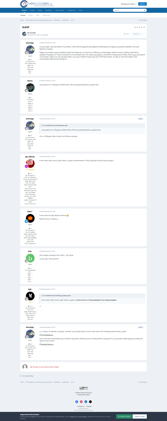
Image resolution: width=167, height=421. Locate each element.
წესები (40, 10)
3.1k (31, 268)
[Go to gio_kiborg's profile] (30, 163)
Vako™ (30, 211)
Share (127, 34)
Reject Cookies (140, 416)
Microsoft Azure (87, 393)
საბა (30, 251)
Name (29, 81)
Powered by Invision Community (83, 410)
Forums (22, 15)
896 (31, 59)
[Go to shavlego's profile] (24, 34)
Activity (32, 10)
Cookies (89, 406)
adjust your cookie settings (78, 416)
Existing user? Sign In (128, 4)
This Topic (137, 10)
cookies (32, 416)
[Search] (145, 10)
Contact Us (80, 406)
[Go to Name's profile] (30, 87)
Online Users (46, 15)
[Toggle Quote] (42, 125)
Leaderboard (71, 10)
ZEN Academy (59, 10)
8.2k (30, 173)
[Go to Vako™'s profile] (30, 218)
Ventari (87, 395)
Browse (24, 10)
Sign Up (142, 4)
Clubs (80, 10)
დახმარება (44, 35)
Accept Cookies (125, 416)
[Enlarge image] (68, 215)
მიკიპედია (49, 10)
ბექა (30, 289)
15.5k (31, 306)
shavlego (32, 33)
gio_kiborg (30, 157)
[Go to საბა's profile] (30, 258)
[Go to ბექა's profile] (30, 296)
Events (31, 15)
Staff (37, 15)
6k (31, 97)
